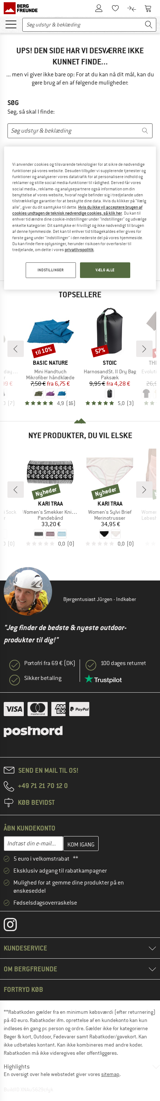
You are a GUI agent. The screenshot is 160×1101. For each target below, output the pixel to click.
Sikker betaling (42, 678)
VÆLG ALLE (105, 270)
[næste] (144, 349)
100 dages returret (123, 663)
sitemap (110, 1074)
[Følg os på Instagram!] (16, 926)
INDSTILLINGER (51, 270)
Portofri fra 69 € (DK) (50, 663)
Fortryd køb (23, 989)
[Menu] (10, 23)
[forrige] (15, 349)
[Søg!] (148, 25)
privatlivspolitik (79, 249)
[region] (80, 217)
